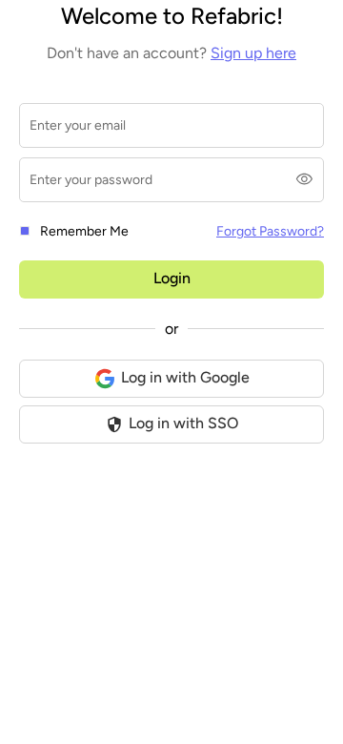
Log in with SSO (183, 423)
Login (172, 278)
